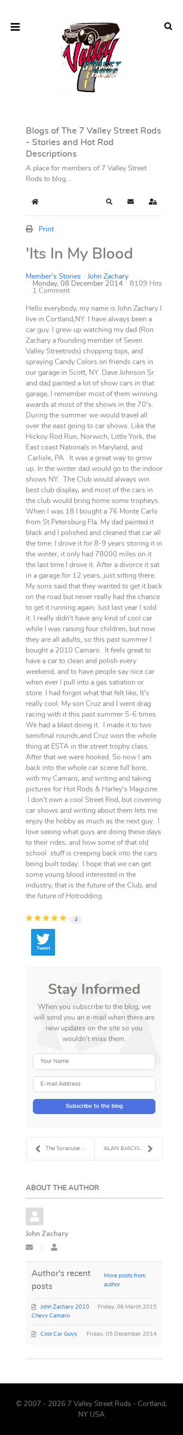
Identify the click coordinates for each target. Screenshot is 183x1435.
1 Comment (51, 290)
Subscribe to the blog (94, 1106)
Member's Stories (53, 276)
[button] (109, 201)
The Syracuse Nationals (69, 1148)
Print (46, 229)
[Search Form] (168, 26)
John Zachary (108, 276)
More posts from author (125, 1280)
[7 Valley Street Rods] (91, 55)
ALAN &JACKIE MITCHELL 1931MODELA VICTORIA (132, 1148)
